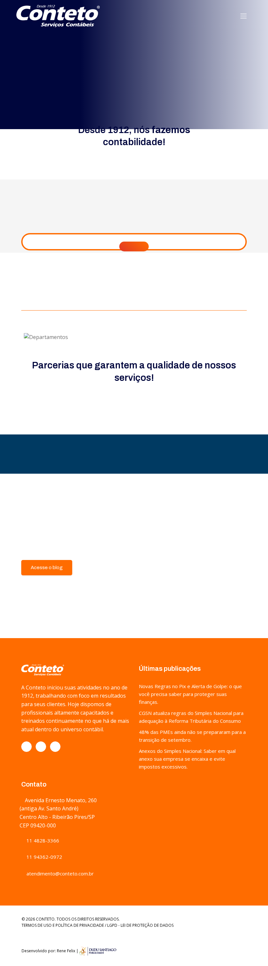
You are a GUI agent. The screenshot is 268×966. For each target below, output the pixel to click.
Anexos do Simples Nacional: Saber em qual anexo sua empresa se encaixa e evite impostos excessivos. (187, 759)
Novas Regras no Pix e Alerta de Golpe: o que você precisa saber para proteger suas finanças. (190, 694)
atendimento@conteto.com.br (59, 873)
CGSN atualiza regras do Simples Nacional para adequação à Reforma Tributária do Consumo (191, 717)
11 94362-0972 (43, 857)
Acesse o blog (47, 567)
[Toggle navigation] (243, 16)
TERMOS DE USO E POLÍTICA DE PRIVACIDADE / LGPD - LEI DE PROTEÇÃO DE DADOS (98, 925)
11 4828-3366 (42, 840)
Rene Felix (66, 951)
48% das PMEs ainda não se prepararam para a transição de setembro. (192, 736)
